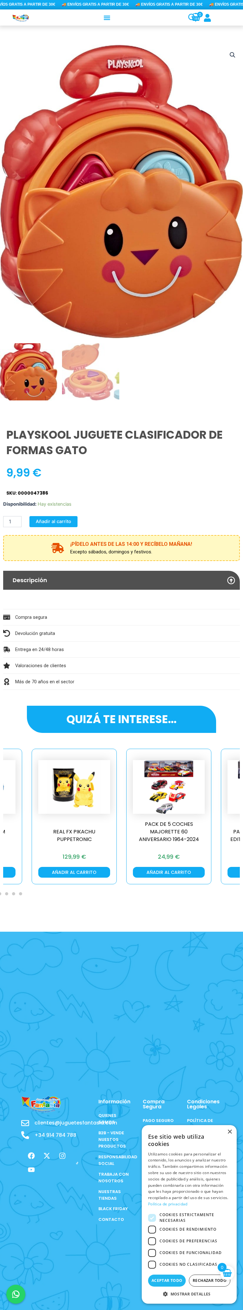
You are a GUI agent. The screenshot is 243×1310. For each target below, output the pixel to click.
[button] (107, 17)
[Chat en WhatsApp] (15, 1294)
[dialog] (189, 1214)
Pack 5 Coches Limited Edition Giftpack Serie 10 (169, 835)
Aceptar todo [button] (167, 1280)
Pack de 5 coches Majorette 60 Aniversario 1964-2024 (74, 831)
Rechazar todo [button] (210, 1280)
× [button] (229, 1132)
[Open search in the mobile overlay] (188, 18)
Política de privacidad (168, 1204)
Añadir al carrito (53, 521)
